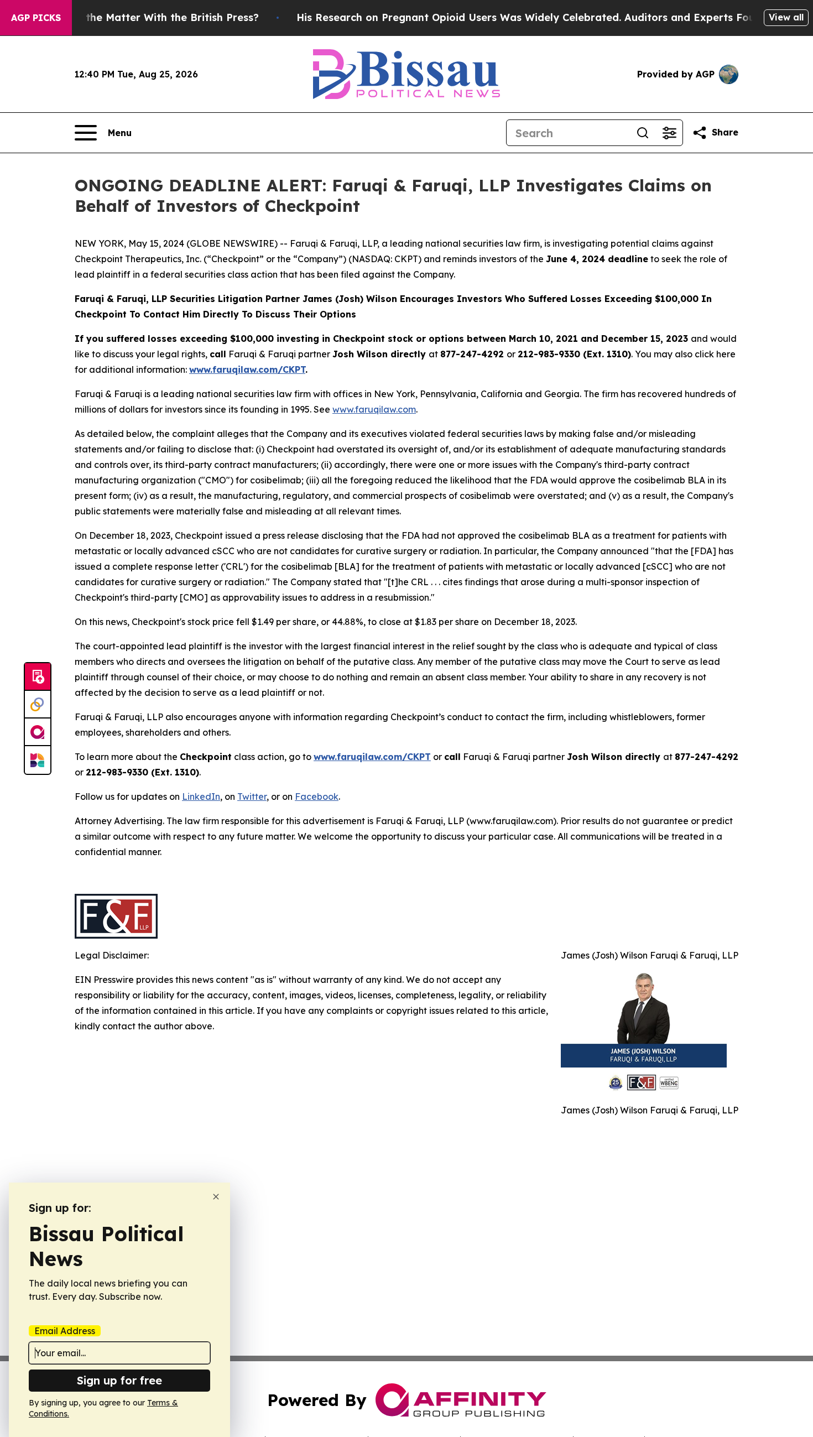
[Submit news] (37, 677)
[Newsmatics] (37, 760)
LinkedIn (201, 796)
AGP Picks (36, 17)
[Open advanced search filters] (669, 132)
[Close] (216, 1196)
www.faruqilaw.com (374, 409)
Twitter (252, 796)
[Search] (642, 132)
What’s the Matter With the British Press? (153, 17)
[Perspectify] (37, 704)
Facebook (316, 796)
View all (786, 17)
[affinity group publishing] (37, 732)
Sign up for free (119, 1380)
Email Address (64, 1330)
